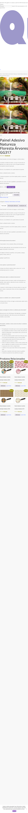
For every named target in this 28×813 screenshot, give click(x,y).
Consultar (16, 194)
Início (1, 74)
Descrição (4, 205)
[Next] (1, 135)
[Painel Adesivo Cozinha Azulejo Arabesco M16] (21, 367)
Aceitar (14, 811)
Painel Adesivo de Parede (8, 74)
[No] (26, 809)
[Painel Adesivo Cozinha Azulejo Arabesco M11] (21, 396)
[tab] (4, 205)
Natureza (15, 74)
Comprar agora (11, 187)
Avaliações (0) (22, 205)
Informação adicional (13, 205)
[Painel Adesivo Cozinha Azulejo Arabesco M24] (6, 367)
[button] (26, 79)
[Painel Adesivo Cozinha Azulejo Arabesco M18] (6, 396)
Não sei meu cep (4, 197)
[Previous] (0, 135)
